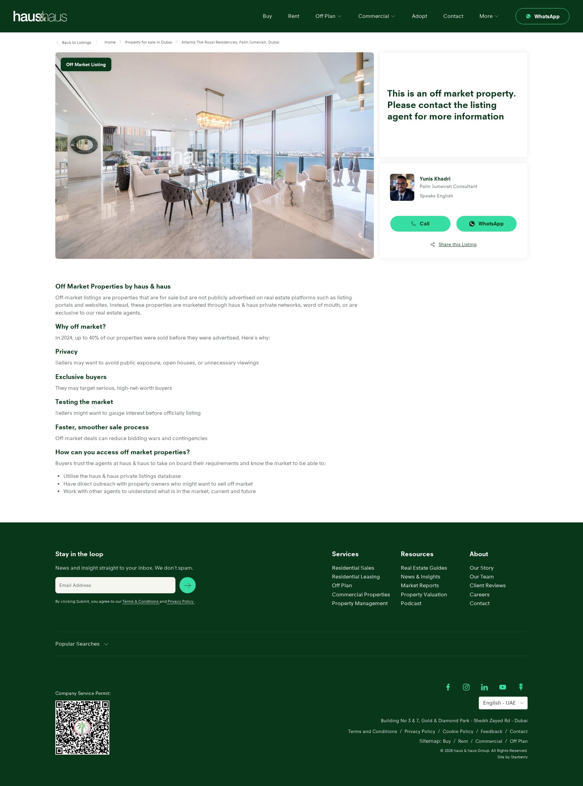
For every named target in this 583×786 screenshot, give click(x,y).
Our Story (482, 568)
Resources (417, 554)
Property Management (360, 603)
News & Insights (420, 576)
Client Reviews (488, 585)
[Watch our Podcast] (521, 687)
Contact (453, 16)
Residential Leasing (356, 576)
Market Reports (420, 585)
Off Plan (342, 585)
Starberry (519, 756)
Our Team (482, 576)
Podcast (411, 603)
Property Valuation (424, 594)
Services (345, 554)
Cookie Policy (458, 731)
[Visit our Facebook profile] (448, 687)
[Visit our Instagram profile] (466, 687)
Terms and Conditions (372, 731)
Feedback (491, 731)
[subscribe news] (187, 585)
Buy (267, 16)
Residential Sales (353, 568)
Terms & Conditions (140, 601)
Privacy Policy (180, 601)
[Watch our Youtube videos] (502, 687)
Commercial (488, 741)
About (479, 554)
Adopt (419, 16)
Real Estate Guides (424, 568)
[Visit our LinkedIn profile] (484, 687)
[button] (73, 42)
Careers (480, 594)
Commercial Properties (361, 594)
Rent (293, 16)
